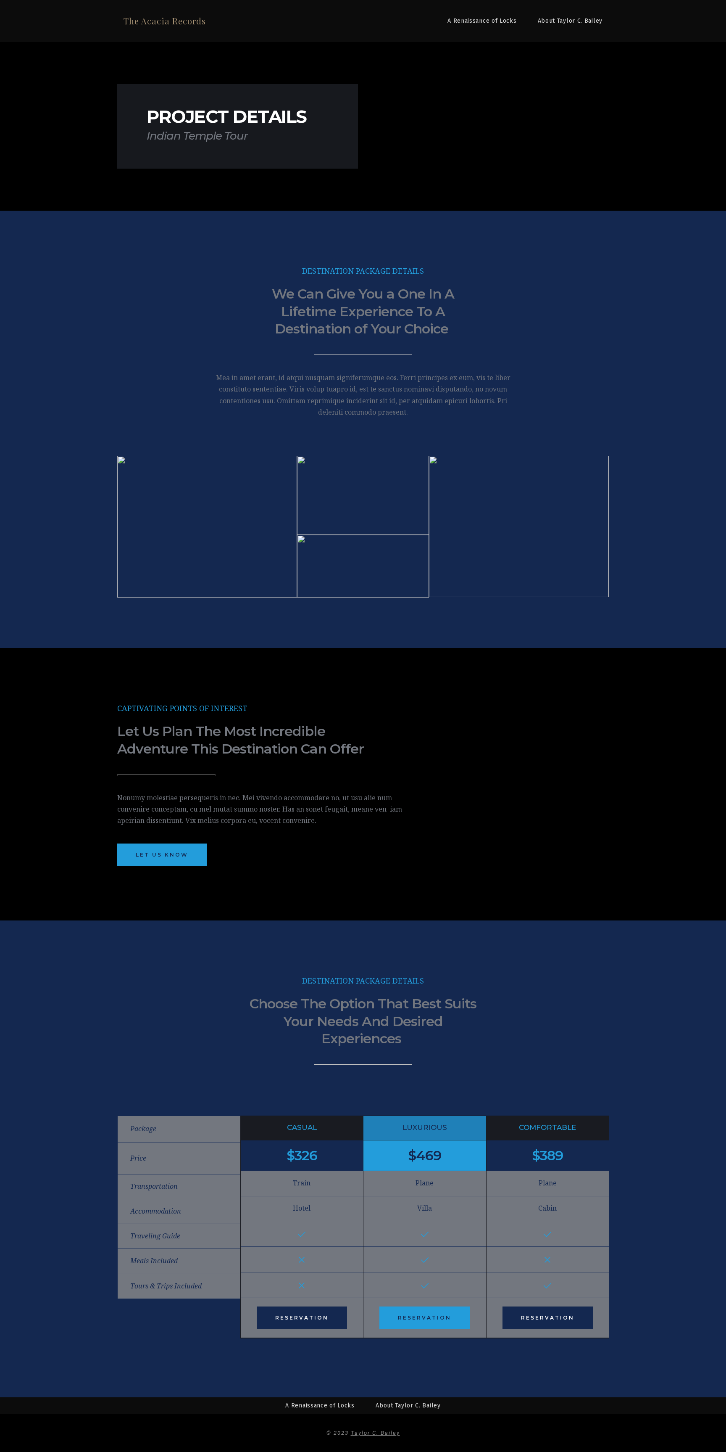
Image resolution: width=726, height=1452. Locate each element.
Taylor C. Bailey (375, 1433)
